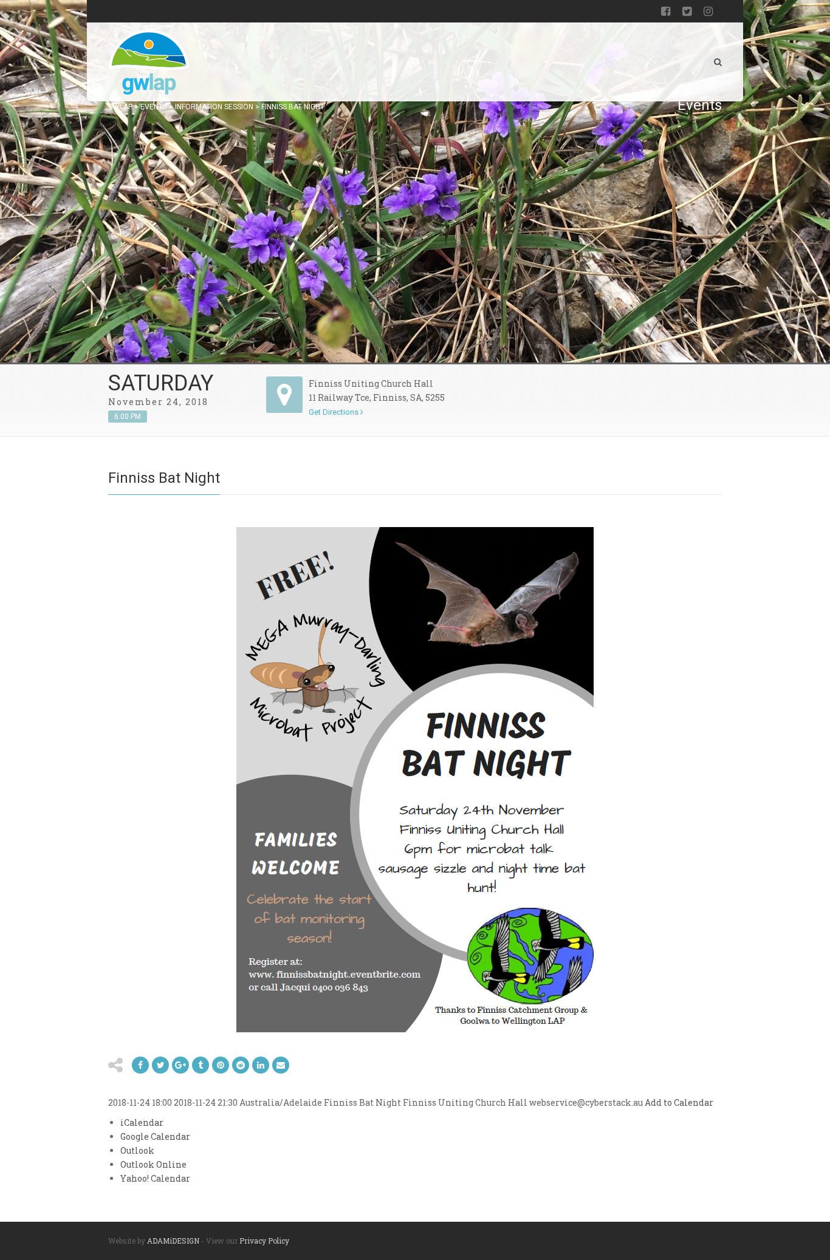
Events (153, 107)
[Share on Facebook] (140, 1065)
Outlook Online (153, 1164)
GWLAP (120, 107)
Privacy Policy (264, 1240)
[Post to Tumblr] (200, 1065)
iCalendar (141, 1122)
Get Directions (334, 412)
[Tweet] (160, 1065)
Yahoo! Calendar (155, 1178)
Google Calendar (155, 1136)
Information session (214, 107)
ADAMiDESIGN (173, 1240)
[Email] (260, 1065)
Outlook (137, 1150)
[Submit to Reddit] (220, 1065)
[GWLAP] (148, 62)
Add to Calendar (679, 1102)
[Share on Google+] (180, 1065)
